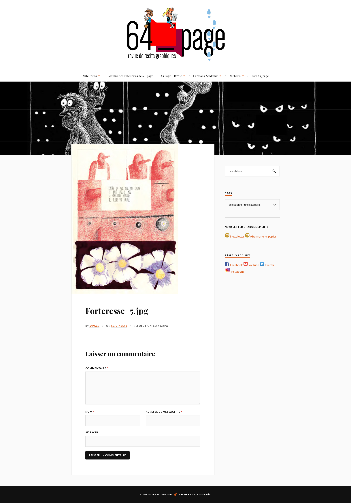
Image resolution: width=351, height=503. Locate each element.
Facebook (236, 265)
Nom (89, 411)
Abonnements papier (263, 236)
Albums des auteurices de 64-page (130, 76)
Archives (235, 76)
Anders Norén (201, 494)
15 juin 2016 (119, 325)
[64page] (176, 58)
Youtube (254, 265)
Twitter (269, 265)
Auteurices (89, 76)
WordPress (165, 494)
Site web (91, 432)
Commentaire (96, 368)
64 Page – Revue (171, 76)
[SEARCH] (274, 171)
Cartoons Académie (205, 76)
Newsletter (237, 236)
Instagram (237, 271)
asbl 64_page (260, 76)
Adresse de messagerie (164, 411)
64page (94, 325)
